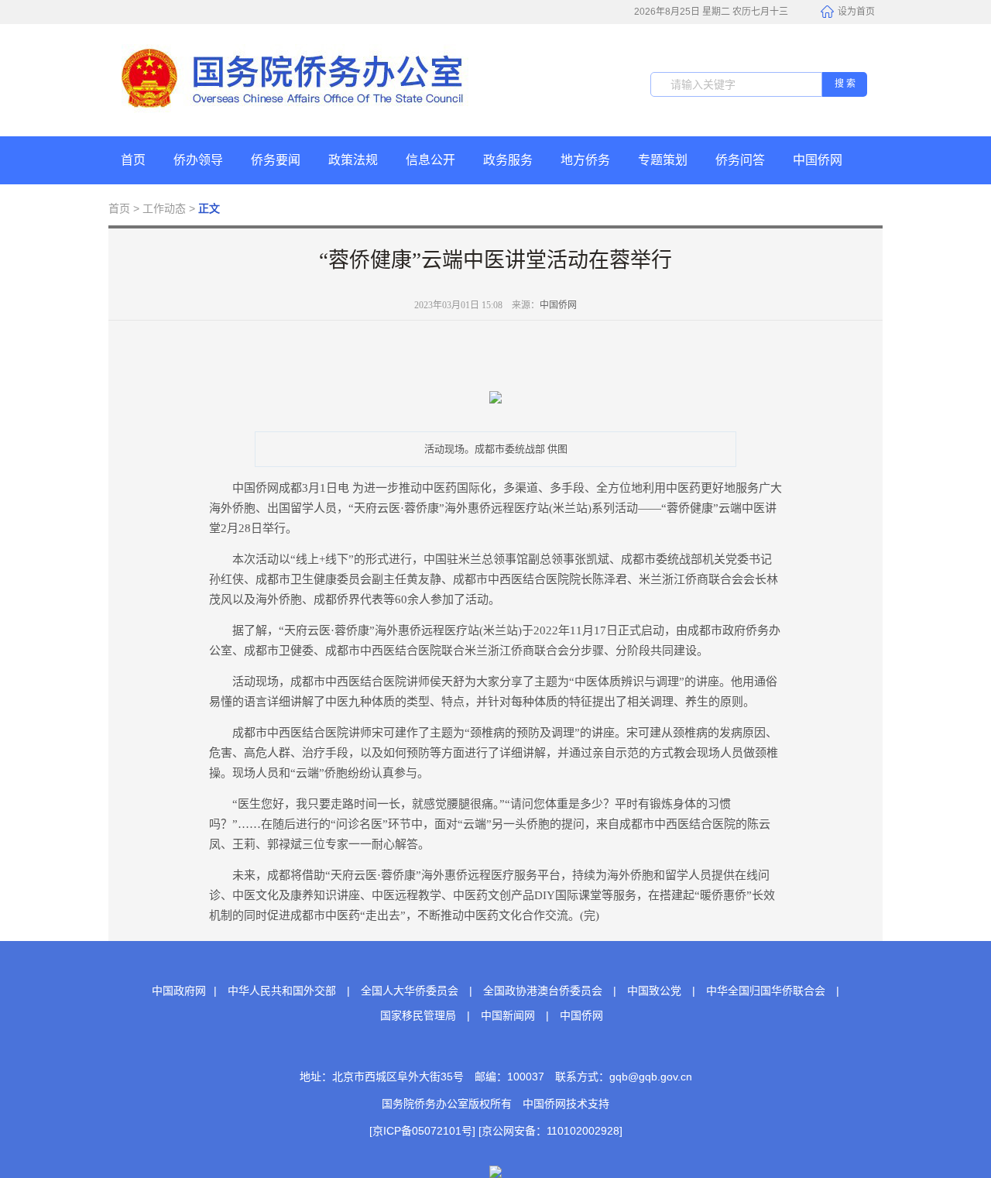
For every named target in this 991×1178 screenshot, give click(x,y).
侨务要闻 (275, 160)
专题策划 (663, 160)
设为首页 (856, 11)
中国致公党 (654, 990)
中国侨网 (817, 160)
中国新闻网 (508, 1015)
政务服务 (508, 160)
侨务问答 (740, 160)
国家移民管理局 (418, 1015)
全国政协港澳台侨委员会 (542, 990)
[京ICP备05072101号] (422, 1131)
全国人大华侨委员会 (409, 990)
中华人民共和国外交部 (282, 990)
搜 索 (845, 83)
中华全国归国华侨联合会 (765, 990)
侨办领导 (198, 160)
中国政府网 (179, 990)
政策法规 (353, 160)
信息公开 (430, 160)
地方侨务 (585, 160)
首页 (133, 160)
